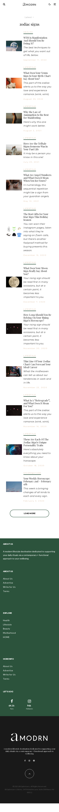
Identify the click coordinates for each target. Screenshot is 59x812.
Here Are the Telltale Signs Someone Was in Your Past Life (35, 146)
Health (6, 620)
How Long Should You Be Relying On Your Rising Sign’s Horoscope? (37, 317)
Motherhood (9, 633)
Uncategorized (32, 473)
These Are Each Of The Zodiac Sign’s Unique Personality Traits (36, 442)
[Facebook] (25, 761)
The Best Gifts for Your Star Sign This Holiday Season (35, 217)
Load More (29, 513)
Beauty (6, 628)
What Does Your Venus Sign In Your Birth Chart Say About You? (37, 75)
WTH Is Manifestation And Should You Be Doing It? (35, 40)
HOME (6, 637)
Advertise (8, 583)
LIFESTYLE (29, 67)
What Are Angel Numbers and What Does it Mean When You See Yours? (37, 178)
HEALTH (28, 32)
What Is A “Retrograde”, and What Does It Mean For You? (36, 403)
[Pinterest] (34, 761)
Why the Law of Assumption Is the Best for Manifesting (36, 115)
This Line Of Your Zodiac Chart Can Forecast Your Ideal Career (37, 364)
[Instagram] (29, 761)
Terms (6, 591)
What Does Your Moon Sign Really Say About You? (35, 271)
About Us (8, 578)
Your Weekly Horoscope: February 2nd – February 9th (37, 481)
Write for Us (9, 587)
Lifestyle (7, 624)
